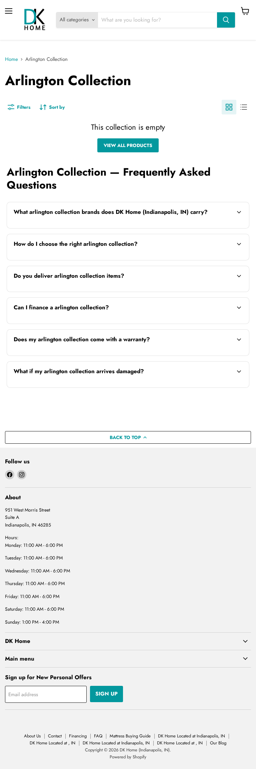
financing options (62, 323)
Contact (55, 736)
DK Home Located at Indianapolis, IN (191, 736)
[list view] (243, 107)
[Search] (226, 20)
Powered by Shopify (128, 757)
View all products (128, 145)
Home (11, 59)
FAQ (98, 736)
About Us (32, 736)
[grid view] (229, 107)
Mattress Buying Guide (130, 736)
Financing (78, 736)
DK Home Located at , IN (52, 743)
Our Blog (218, 743)
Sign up (106, 693)
